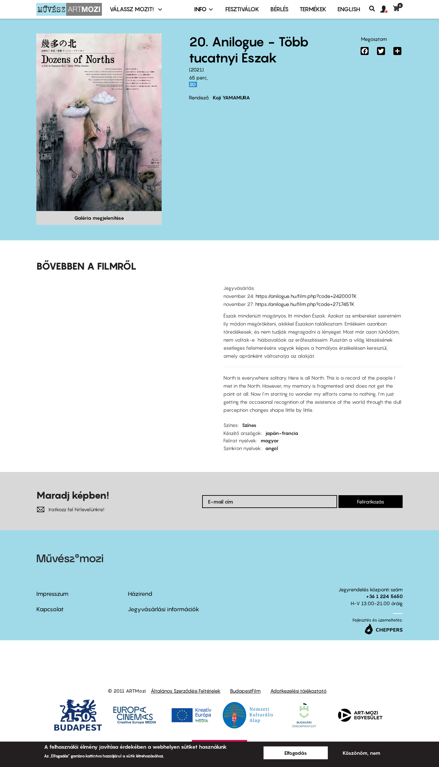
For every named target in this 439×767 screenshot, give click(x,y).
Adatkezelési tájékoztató (298, 691)
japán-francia (281, 433)
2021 (196, 69)
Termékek (313, 9)
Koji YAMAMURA (231, 97)
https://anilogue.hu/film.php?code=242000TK (306, 296)
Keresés (374, 8)
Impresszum (52, 593)
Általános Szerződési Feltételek (185, 691)
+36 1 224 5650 (384, 596)
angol (271, 448)
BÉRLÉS (279, 9)
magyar (270, 440)
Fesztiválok (242, 9)
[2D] (195, 84)
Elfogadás (295, 753)
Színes (249, 425)
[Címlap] (69, 9)
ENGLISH (348, 9)
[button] (386, 9)
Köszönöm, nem (361, 753)
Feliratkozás (370, 501)
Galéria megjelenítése (99, 218)
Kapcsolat (50, 609)
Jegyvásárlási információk (163, 609)
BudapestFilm (245, 691)
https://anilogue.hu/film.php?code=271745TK (304, 304)
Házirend (140, 593)
